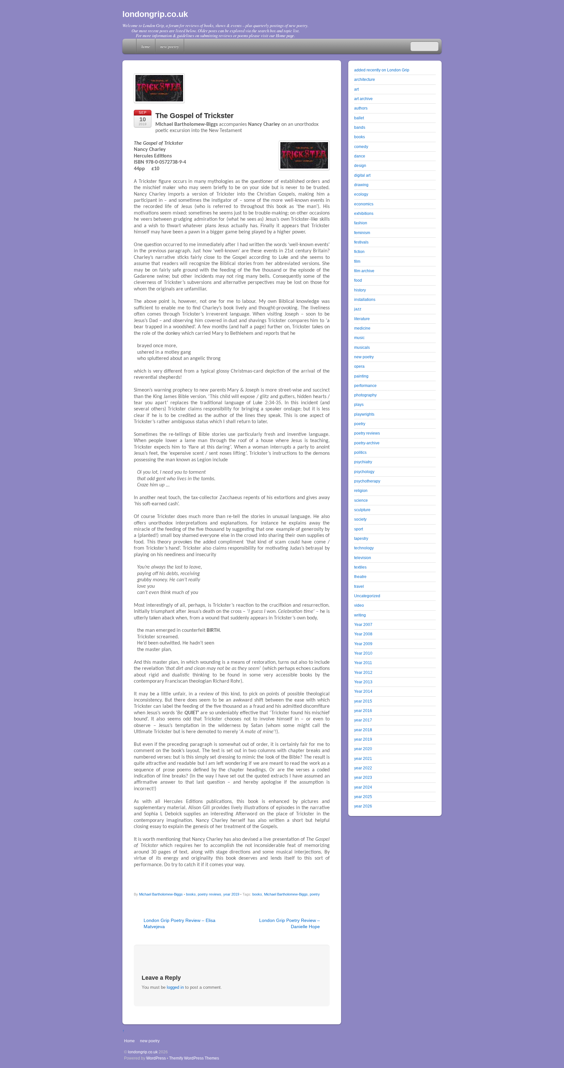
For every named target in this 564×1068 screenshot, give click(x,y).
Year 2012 (363, 672)
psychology (364, 471)
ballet (359, 118)
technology (364, 548)
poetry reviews (209, 894)
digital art (362, 175)
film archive (364, 271)
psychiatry (363, 462)
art (356, 89)
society (360, 519)
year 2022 (363, 768)
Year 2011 (363, 662)
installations (364, 299)
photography (365, 395)
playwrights (364, 414)
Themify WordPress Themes (194, 1058)
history (360, 290)
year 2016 (363, 710)
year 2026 (363, 806)
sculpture (362, 510)
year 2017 (363, 720)
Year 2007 (363, 624)
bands (359, 127)
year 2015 (363, 701)
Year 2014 (363, 691)
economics (363, 204)
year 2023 (363, 777)
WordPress (156, 1058)
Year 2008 (363, 634)
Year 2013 (363, 682)
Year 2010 (363, 653)
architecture (364, 79)
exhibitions (363, 213)
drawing (361, 185)
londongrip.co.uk (143, 1052)
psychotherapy (367, 481)
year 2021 (363, 758)
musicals (362, 347)
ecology (361, 194)
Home (129, 46)
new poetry (169, 46)
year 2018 (363, 730)
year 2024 (363, 787)
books (191, 894)
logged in (175, 987)
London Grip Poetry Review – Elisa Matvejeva (179, 923)
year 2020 (363, 749)
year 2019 (231, 894)
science (361, 500)
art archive (363, 98)
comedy (361, 146)
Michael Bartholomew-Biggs (161, 894)
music (359, 337)
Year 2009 (363, 644)
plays (359, 404)
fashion (360, 223)
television (362, 558)
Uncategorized (367, 596)
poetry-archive (367, 443)
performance (365, 385)
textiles (360, 567)
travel (359, 586)
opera (359, 366)
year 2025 (363, 796)
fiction (359, 251)
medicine (362, 328)
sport (358, 529)
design (360, 165)
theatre (360, 576)
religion (361, 490)
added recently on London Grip (381, 70)
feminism (362, 232)
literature (362, 319)
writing (360, 615)
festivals (361, 242)
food (358, 280)
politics (360, 452)
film (357, 261)
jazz (357, 309)
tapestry (361, 538)
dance (359, 156)
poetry (315, 894)
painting (361, 376)
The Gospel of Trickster (194, 115)
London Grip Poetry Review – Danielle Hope (289, 923)
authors (361, 108)
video (359, 605)
